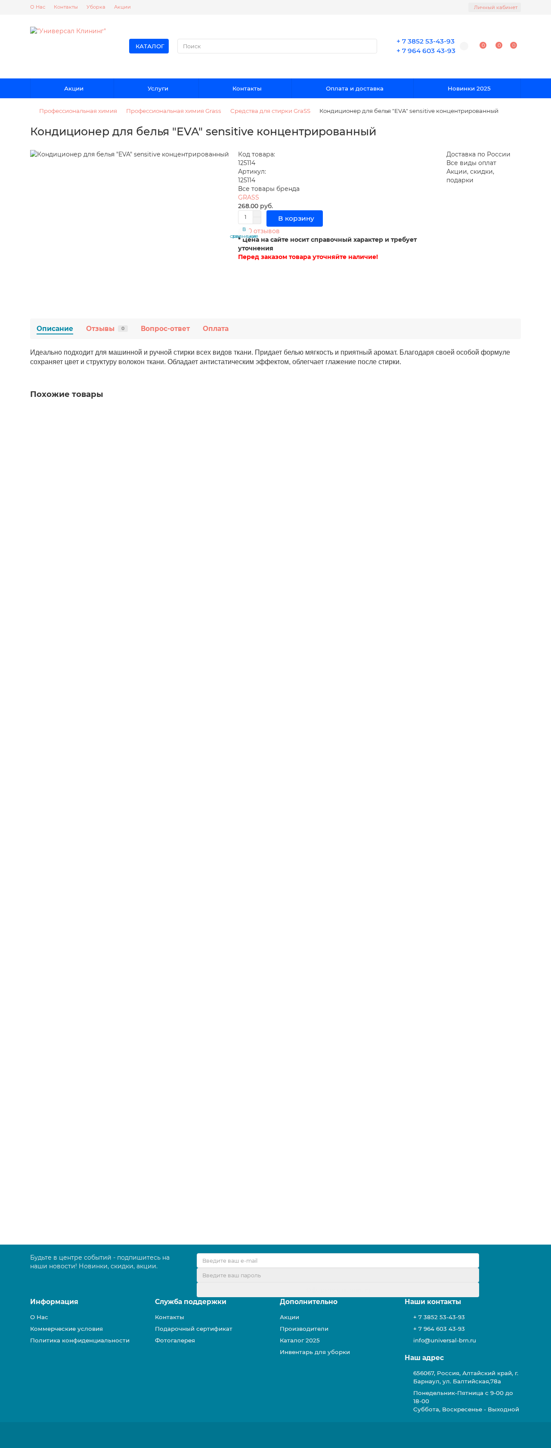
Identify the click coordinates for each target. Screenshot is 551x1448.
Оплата (216, 329)
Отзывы (105, 329)
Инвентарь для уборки (315, 1351)
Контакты (66, 7)
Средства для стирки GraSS (270, 110)
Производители (304, 1328)
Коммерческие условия (66, 1328)
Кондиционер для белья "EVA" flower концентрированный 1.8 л (134, 1169)
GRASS (248, 197)
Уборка (96, 7)
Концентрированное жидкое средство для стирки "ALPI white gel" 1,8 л (148, 1004)
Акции (122, 7)
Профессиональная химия (78, 110)
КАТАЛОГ (150, 46)
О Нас (37, 7)
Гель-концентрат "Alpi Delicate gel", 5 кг (95, 510)
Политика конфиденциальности (80, 1340)
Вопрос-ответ (165, 329)
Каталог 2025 (300, 1340)
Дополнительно (308, 1302)
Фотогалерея (175, 1340)
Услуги (158, 88)
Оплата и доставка (355, 88)
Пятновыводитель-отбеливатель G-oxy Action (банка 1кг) (123, 675)
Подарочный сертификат (193, 1328)
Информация (54, 1302)
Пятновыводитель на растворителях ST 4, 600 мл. (112, 839)
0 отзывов (264, 231)
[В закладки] (514, 417)
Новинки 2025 (469, 88)
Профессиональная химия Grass (173, 110)
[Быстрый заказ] (118, 1042)
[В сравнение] (514, 434)
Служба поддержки (190, 1302)
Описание (55, 329)
